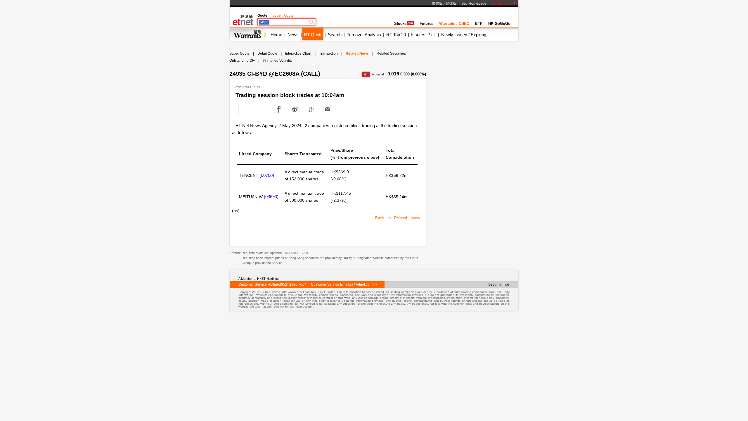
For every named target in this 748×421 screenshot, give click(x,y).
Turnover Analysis (364, 34)
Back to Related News (397, 218)
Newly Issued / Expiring (463, 34)
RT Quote (313, 34)
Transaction (328, 53)
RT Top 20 (396, 34)
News (293, 34)
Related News (357, 53)
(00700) (266, 175)
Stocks (400, 23)
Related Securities (391, 53)
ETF (478, 23)
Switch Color (502, 3)
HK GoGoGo (499, 23)
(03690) (271, 196)
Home (276, 34)
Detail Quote (267, 53)
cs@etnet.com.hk (363, 284)
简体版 (451, 3)
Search (335, 34)
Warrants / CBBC (454, 23)
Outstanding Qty (242, 60)
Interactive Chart (298, 53)
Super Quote (283, 15)
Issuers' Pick (423, 34)
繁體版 (437, 3)
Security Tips (499, 284)
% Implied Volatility (277, 60)
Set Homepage (473, 3)
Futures (426, 23)
